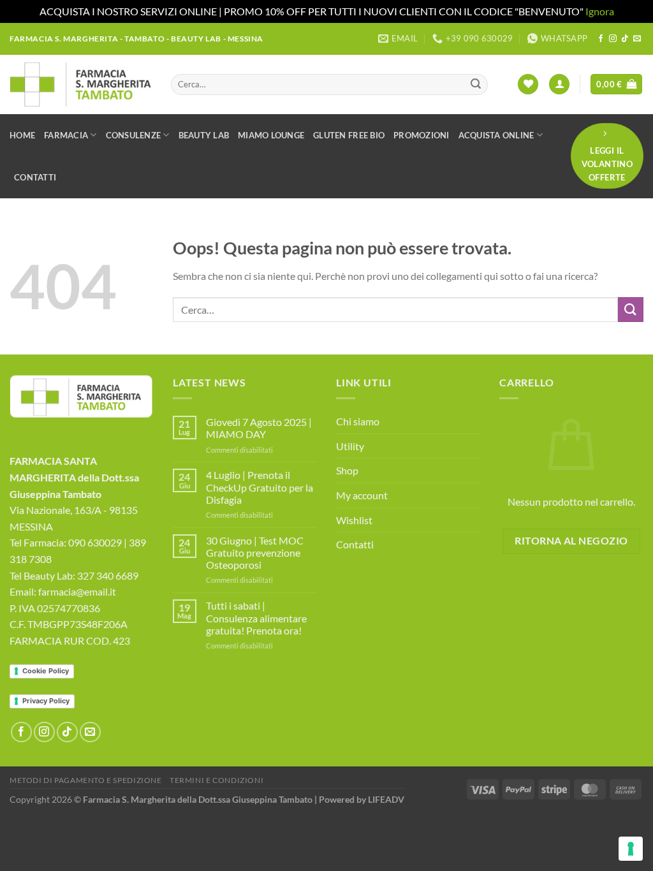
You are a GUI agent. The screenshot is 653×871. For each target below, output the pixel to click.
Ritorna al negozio (571, 540)
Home (22, 135)
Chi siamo (357, 421)
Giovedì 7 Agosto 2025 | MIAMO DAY (259, 428)
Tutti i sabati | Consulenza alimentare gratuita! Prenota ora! (256, 617)
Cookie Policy (45, 670)
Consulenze (133, 135)
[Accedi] (559, 84)
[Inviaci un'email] (637, 38)
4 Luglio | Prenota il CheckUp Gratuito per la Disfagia (259, 487)
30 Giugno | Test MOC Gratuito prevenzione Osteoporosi (255, 552)
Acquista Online (496, 135)
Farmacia (66, 135)
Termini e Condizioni (216, 780)
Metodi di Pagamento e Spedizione (86, 780)
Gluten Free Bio (349, 135)
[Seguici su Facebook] (601, 38)
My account (362, 495)
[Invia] (476, 84)
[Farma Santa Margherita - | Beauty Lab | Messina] (81, 84)
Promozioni (421, 135)
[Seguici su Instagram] (613, 38)
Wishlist (354, 520)
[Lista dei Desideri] (528, 84)
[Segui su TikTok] (625, 38)
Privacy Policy (46, 700)
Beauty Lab (204, 135)
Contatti (35, 177)
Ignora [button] (599, 11)
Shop (347, 470)
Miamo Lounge (271, 135)
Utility (350, 446)
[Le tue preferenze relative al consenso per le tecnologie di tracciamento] (631, 849)
